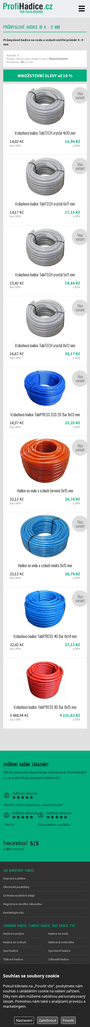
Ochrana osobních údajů (19, 895)
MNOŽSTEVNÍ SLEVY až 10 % (45, 75)
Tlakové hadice (13, 959)
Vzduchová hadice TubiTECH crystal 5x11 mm (45, 260)
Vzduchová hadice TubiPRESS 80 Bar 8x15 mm (45, 693)
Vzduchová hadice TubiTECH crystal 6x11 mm (45, 190)
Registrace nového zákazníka (22, 904)
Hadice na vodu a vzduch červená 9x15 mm (45, 474)
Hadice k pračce (13, 934)
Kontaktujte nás (13, 912)
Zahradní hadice (58, 959)
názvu (19, 58)
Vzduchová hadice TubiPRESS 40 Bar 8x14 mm (45, 622)
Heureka (15, 843)
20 (22, 62)
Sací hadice (10, 951)
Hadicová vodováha (61, 942)
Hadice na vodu (58, 934)
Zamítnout (47, 1020)
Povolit (68, 1020)
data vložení (32, 58)
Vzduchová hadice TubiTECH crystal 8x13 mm (45, 331)
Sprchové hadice (59, 951)
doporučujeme (58, 58)
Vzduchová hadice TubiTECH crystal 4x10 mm (45, 119)
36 (31, 62)
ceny (44, 58)
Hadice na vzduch (14, 942)
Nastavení (24, 1020)
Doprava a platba (14, 878)
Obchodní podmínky (16, 887)
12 (27, 62)
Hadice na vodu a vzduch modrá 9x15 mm (45, 549)
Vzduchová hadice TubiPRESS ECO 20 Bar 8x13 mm (45, 401)
